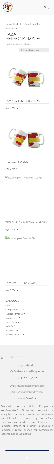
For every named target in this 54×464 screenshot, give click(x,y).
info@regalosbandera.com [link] (30, 385)
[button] (49, 7)
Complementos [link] (13, 309)
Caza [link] (7, 305)
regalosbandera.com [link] (32, 392)
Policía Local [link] (11, 330)
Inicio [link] (8, 24)
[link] (8, 7)
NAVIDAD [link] (10, 326)
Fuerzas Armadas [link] (14, 314)
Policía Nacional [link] (13, 334)
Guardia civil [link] (11, 318)
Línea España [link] (12, 322)
